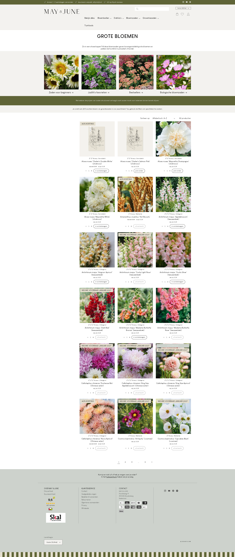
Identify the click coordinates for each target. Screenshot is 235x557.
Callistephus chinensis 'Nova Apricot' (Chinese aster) (97, 440)
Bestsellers (134, 92)
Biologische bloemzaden (172, 92)
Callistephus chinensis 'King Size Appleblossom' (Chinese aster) (135, 384)
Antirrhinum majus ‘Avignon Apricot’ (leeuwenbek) (97, 273)
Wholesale (85, 508)
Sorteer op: (145, 118)
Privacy (84, 505)
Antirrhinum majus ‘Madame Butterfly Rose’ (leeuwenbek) (173, 329)
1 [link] (118, 462)
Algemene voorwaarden (90, 502)
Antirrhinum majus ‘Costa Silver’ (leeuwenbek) (173, 273)
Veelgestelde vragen (89, 494)
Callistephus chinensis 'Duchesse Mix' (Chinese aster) (97, 384)
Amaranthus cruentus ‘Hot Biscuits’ (135, 217)
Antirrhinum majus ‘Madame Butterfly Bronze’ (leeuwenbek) (135, 329)
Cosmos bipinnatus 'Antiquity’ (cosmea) (135, 439)
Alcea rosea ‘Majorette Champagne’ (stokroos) (173, 162)
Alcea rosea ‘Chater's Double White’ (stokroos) (97, 162)
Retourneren (86, 500)
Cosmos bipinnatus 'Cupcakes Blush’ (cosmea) (173, 440)
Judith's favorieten (97, 92)
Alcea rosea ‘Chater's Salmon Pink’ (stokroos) (135, 162)
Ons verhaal (48, 491)
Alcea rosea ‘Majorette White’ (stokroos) (97, 218)
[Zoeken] (137, 9)
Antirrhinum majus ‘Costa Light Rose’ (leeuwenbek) (135, 273)
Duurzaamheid (49, 494)
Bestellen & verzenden (90, 497)
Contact (84, 491)
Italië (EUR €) (182, 8)
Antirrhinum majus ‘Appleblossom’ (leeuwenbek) (173, 218)
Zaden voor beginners (60, 92)
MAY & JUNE (188, 541)
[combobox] (152, 9)
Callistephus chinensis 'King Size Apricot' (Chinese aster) (173, 384)
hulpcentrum (111, 477)
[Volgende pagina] (151, 462)
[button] (104, 18)
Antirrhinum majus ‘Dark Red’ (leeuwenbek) (97, 329)
